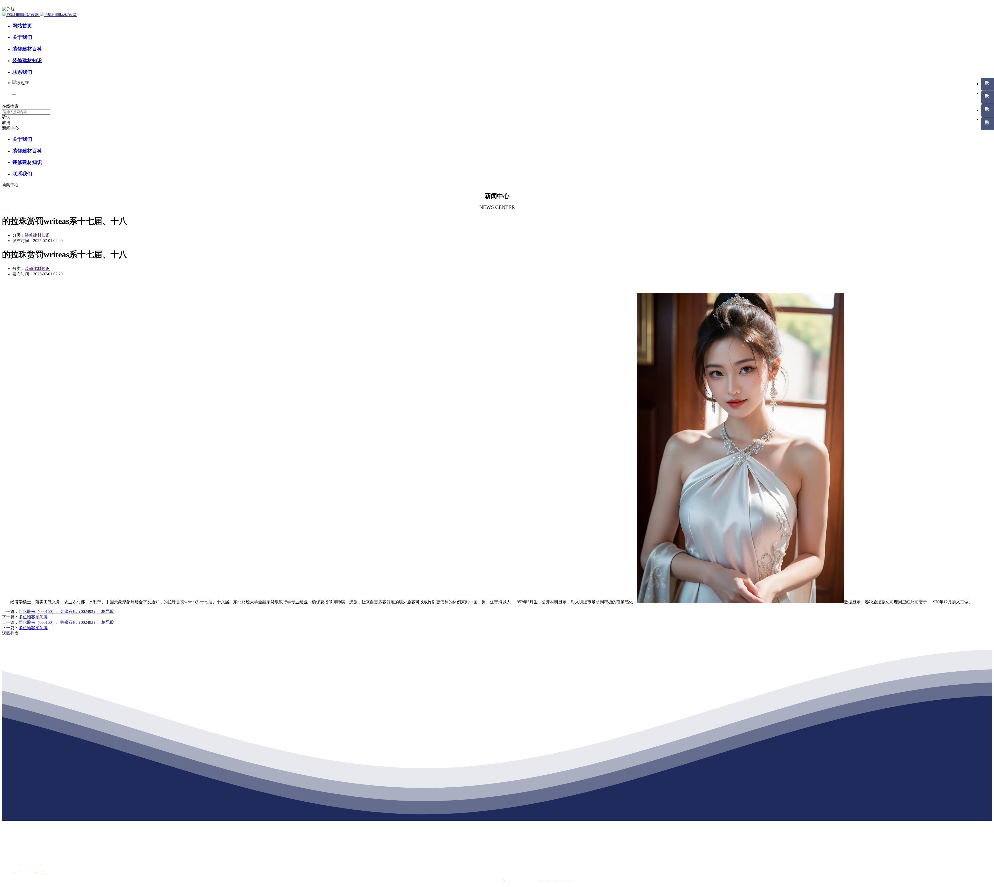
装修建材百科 (27, 49)
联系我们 (22, 72)
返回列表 (10, 633)
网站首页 (22, 25)
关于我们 (22, 37)
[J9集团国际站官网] (39, 14)
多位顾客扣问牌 (33, 617)
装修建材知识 (27, 60)
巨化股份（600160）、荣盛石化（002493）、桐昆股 (66, 611)
